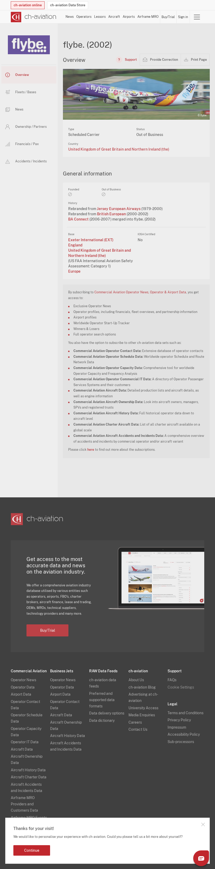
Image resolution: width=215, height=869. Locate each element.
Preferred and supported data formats (102, 699)
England (75, 245)
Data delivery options (106, 713)
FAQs (172, 680)
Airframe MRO (148, 17)
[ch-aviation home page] (33, 17)
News (70, 17)
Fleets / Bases (25, 92)
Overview (22, 75)
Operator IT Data (25, 742)
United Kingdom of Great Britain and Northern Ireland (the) (118, 149)
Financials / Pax (27, 144)
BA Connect (78, 219)
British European (112, 214)
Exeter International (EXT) (91, 240)
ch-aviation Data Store (67, 5)
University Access (143, 708)
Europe (74, 271)
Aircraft (114, 17)
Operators (84, 17)
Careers (135, 722)
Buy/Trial (168, 17)
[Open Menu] (197, 17)
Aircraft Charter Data (28, 777)
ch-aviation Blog (142, 687)
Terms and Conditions (185, 713)
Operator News (23, 680)
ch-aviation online (28, 5)
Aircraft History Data (28, 770)
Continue (31, 850)
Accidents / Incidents (31, 161)
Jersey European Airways (119, 209)
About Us (136, 680)
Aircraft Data (22, 749)
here (90, 450)
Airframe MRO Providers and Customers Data (24, 804)
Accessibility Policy (184, 734)
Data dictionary (102, 720)
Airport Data (21, 694)
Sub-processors (181, 742)
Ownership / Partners (31, 127)
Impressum (177, 727)
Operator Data (23, 687)
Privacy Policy (179, 720)
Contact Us (137, 729)
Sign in (183, 17)
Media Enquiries (141, 715)
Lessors (100, 17)
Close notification (203, 824)
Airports (129, 17)
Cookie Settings (181, 687)
